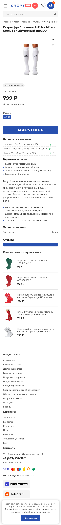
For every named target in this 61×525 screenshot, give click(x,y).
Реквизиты (8, 426)
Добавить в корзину (30, 130)
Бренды (7, 407)
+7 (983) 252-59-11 (43, 5)
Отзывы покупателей (14, 438)
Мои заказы (9, 360)
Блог (5, 443)
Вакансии (8, 434)
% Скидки (8, 402)
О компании (9, 417)
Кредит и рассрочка (13, 385)
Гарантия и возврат (13, 373)
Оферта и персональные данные (20, 394)
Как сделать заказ (12, 364)
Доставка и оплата (12, 369)
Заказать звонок (12, 462)
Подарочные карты (13, 381)
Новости (7, 430)
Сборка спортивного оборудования (21, 390)
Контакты (8, 422)
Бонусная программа (14, 377)
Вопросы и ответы (12, 398)
